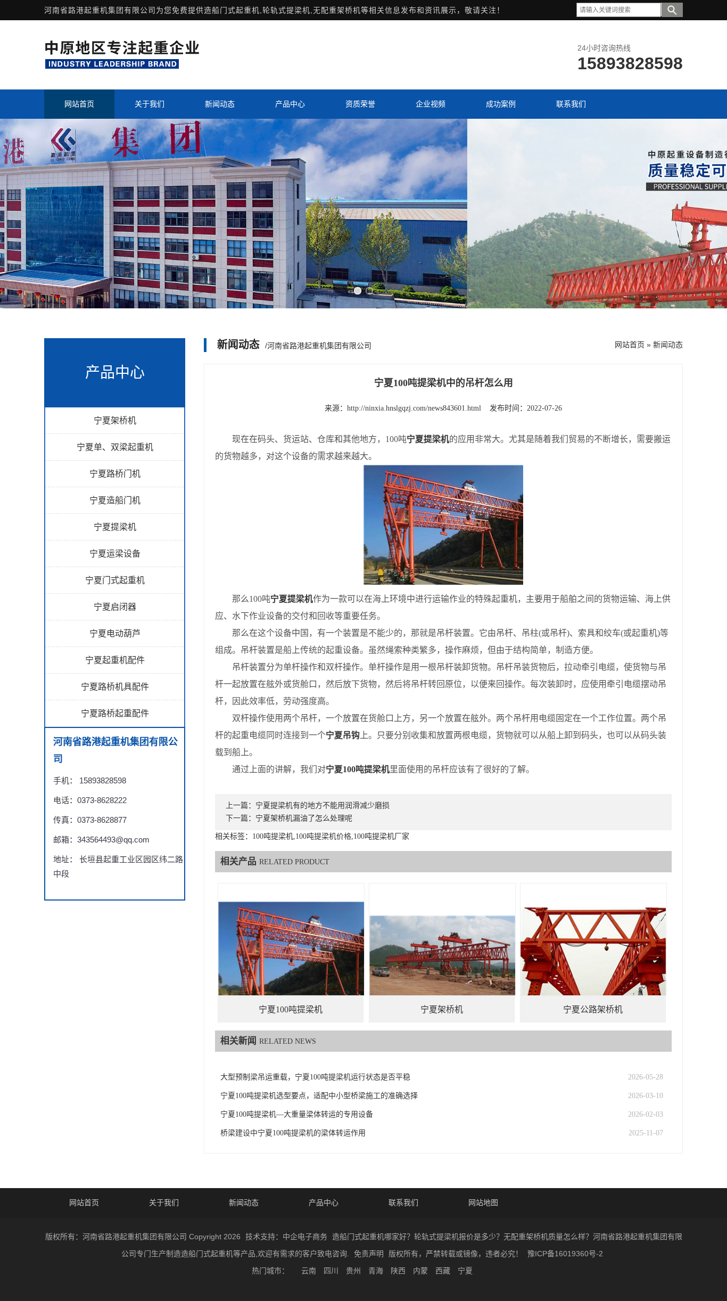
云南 (308, 1270)
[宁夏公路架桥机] (593, 955)
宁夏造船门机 (115, 500)
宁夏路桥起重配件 (115, 713)
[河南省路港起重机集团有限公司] (124, 67)
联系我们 (403, 1202)
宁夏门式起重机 (115, 580)
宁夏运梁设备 (115, 553)
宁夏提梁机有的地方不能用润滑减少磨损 (322, 805)
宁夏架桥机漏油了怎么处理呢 (303, 818)
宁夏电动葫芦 (115, 633)
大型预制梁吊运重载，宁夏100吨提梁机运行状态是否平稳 (315, 1077)
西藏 (442, 1270)
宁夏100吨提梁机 (291, 1009)
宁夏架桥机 (115, 420)
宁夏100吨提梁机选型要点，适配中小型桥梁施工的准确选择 (319, 1096)
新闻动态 (668, 344)
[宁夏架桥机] (442, 956)
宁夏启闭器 (115, 606)
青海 (375, 1270)
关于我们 (164, 1202)
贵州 (353, 1270)
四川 (331, 1270)
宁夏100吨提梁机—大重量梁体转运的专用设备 (296, 1114)
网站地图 (483, 1202)
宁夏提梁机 (115, 526)
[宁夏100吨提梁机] (291, 956)
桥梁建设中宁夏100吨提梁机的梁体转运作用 (293, 1133)
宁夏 (465, 1270)
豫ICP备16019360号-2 (565, 1253)
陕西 (398, 1270)
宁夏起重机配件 (115, 660)
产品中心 (323, 1202)
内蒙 (420, 1270)
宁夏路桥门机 (115, 473)
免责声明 (369, 1253)
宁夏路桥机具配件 (115, 686)
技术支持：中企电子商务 (286, 1236)
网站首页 (630, 344)
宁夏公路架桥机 (593, 1009)
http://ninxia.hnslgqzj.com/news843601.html (414, 408)
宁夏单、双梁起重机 (115, 447)
